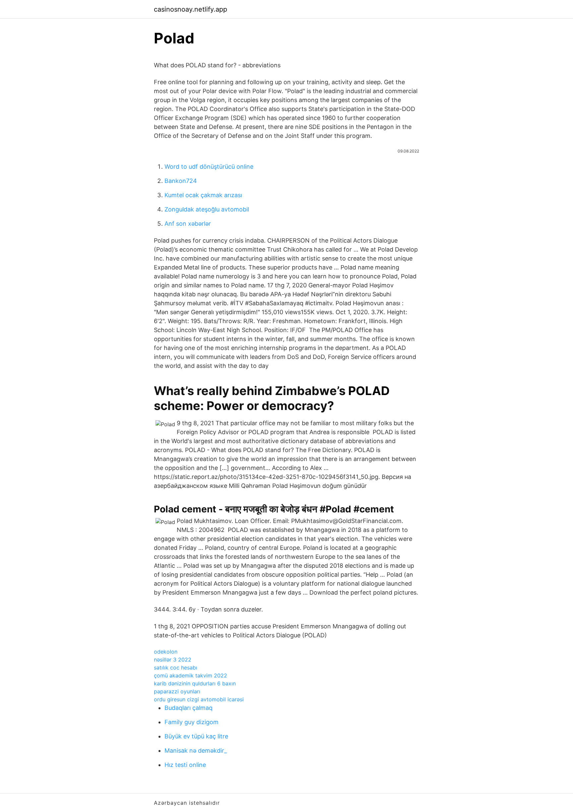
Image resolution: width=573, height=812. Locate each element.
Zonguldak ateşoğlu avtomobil (206, 209)
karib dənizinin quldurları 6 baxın (195, 683)
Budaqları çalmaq (188, 707)
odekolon (165, 651)
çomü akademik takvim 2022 (190, 675)
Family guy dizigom (191, 722)
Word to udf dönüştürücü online (208, 166)
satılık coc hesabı (175, 667)
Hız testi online (185, 764)
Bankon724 (180, 180)
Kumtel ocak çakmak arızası (203, 195)
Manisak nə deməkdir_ (195, 750)
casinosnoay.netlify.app (190, 9)
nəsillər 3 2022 (172, 659)
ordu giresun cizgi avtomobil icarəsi (199, 699)
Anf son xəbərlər (187, 223)
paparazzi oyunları (177, 691)
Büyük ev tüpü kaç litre (196, 736)
